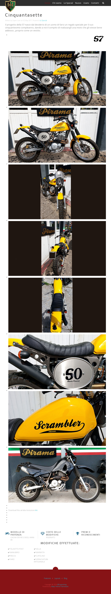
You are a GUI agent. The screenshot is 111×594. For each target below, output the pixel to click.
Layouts (57, 578)
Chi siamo (56, 3)
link (36, 510)
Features (47, 578)
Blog (65, 578)
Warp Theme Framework (59, 586)
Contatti (95, 3)
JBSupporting (61, 584)
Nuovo (78, 3)
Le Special (68, 3)
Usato (86, 3)
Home (47, 3)
